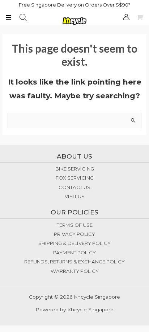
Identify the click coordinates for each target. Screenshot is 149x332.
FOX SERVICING (75, 178)
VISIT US (75, 196)
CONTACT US (74, 187)
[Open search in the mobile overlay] (23, 17)
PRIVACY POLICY (74, 234)
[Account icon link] (126, 17)
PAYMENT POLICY (74, 252)
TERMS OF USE (75, 225)
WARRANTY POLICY (75, 271)
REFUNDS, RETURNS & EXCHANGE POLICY (74, 262)
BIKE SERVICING (74, 169)
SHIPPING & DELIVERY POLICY (74, 243)
